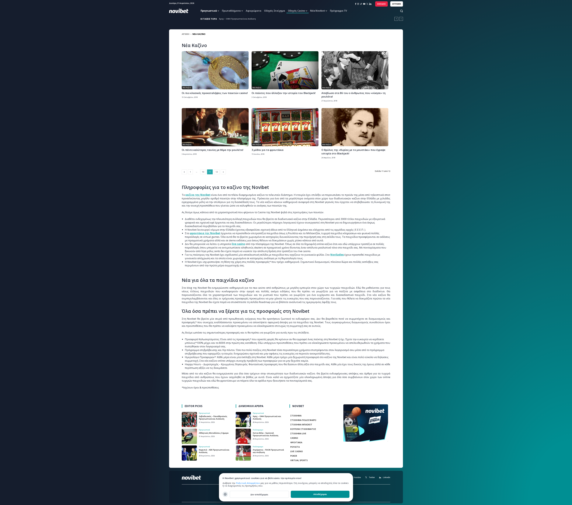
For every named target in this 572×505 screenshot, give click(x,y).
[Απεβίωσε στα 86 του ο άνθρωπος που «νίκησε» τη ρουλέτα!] (354, 70)
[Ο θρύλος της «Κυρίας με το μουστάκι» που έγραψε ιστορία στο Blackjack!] (354, 127)
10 (203, 172)
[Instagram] (358, 4)
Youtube (357, 477)
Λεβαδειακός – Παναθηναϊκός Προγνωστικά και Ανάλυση (213, 417)
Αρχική (185, 34)
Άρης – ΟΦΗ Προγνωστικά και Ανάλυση (267, 417)
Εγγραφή (396, 4)
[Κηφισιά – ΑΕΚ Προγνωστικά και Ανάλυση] (189, 453)
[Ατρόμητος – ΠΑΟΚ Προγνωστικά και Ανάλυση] (243, 453)
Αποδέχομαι (320, 494)
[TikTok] (361, 4)
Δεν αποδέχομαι (259, 494)
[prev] (396, 19)
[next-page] (223, 171)
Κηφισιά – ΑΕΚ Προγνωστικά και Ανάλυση (214, 451)
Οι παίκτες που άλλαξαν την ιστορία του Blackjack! (283, 93)
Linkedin (386, 477)
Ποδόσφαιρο (258, 430)
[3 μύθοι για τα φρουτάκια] (285, 127)
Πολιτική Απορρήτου (248, 483)
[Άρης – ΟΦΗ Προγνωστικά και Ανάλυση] (243, 419)
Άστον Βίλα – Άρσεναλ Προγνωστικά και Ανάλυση (265, 434)
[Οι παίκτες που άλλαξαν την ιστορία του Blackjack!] (285, 70)
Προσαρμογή (225, 494)
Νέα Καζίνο (187, 88)
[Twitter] (366, 477)
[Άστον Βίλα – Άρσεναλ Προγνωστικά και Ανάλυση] (243, 436)
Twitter (372, 477)
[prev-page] (184, 171)
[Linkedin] (370, 4)
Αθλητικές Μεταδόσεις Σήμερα (233, 19)
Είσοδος (381, 4)
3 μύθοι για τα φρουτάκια (267, 150)
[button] (398, 11)
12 (217, 172)
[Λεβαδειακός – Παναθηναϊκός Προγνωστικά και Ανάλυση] (189, 419)
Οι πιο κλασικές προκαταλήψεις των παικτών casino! (215, 93)
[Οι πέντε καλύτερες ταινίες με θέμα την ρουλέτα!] (215, 127)
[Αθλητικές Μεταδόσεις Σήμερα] (189, 436)
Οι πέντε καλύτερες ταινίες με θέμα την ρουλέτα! (212, 150)
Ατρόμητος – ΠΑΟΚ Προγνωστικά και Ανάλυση (268, 451)
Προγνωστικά (204, 413)
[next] (401, 19)
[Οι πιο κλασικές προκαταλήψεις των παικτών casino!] (215, 70)
